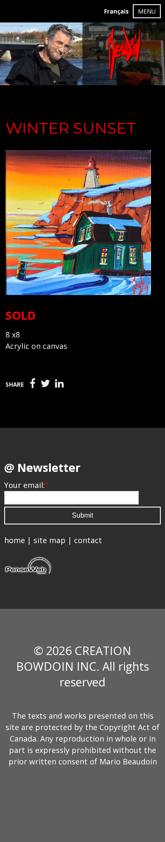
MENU (147, 11)
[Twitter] (45, 383)
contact (88, 540)
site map (49, 540)
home (14, 540)
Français (116, 11)
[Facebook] (32, 383)
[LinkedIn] (59, 383)
